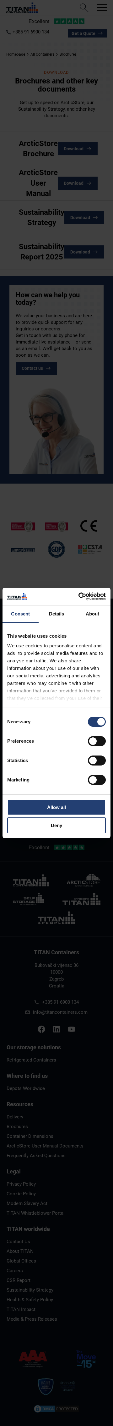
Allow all (56, 807)
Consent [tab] (20, 613)
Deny (56, 825)
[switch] (97, 741)
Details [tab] (56, 613)
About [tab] (93, 613)
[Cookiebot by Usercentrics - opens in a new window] (80, 596)
